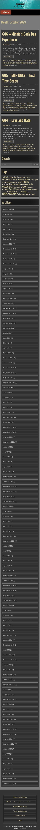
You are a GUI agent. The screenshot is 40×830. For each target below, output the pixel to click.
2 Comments (12, 110)
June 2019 (6, 615)
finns (22, 179)
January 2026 (8, 244)
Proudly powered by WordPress (13, 826)
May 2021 (6, 521)
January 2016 (8, 694)
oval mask (14, 187)
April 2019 (6, 625)
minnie (26, 62)
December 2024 (8, 308)
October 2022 (8, 437)
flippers (27, 179)
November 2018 (8, 645)
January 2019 (8, 640)
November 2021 (8, 491)
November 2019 (8, 590)
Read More (8, 57)
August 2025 (7, 269)
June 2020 (6, 556)
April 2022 (6, 467)
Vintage (34, 105)
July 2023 (6, 392)
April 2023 (6, 407)
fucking (32, 179)
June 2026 (6, 219)
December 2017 (8, 660)
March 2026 (7, 234)
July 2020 (6, 551)
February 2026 (8, 239)
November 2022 (8, 432)
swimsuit (5, 150)
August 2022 (7, 447)
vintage (21, 194)
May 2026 (6, 224)
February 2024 (8, 358)
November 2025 (8, 254)
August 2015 (7, 704)
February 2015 (8, 719)
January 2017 (8, 680)
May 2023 (6, 402)
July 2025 (6, 274)
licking (14, 148)
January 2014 (8, 783)
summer (18, 64)
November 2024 (8, 313)
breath (13, 62)
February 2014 (8, 779)
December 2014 (8, 729)
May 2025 (6, 283)
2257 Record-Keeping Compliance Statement (20, 802)
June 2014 (6, 759)
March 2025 (7, 293)
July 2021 (6, 511)
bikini (6, 177)
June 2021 (6, 516)
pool (4, 64)
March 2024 (7, 353)
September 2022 (9, 442)
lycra (17, 62)
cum (29, 177)
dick (12, 179)
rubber (29, 148)
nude (29, 62)
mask (33, 107)
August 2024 (7, 328)
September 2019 (9, 600)
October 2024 (8, 318)
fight (31, 147)
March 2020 (7, 571)
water (4, 110)
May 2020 (6, 561)
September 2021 (9, 501)
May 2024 (6, 343)
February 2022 (8, 477)
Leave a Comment (26, 150)
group (29, 107)
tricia (30, 192)
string (35, 189)
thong (23, 191)
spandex (12, 64)
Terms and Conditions (20, 811)
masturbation (9, 184)
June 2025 (6, 279)
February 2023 (8, 417)
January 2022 (8, 481)
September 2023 (9, 382)
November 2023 (8, 373)
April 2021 (6, 526)
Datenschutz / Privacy (20, 797)
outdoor (34, 62)
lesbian (9, 148)
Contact (20, 820)
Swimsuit (29, 105)
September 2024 (9, 323)
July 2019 (6, 610)
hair (8, 182)
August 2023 (7, 387)
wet (29, 64)
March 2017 (7, 670)
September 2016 (9, 684)
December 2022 (8, 427)
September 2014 (9, 744)
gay (21, 104)
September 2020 (9, 541)
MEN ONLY (30, 104)
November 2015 (8, 699)
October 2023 (8, 378)
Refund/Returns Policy (20, 806)
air (3, 177)
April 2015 (6, 709)
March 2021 (7, 531)
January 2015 (8, 724)
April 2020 (6, 566)
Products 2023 (20, 60)
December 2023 (8, 368)
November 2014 (8, 734)
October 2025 (8, 259)
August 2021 (7, 506)
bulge (26, 177)
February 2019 (8, 635)
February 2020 (8, 576)
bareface (8, 62)
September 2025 (9, 264)
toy (27, 192)
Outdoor (13, 60)
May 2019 (6, 620)
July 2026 (6, 214)
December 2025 (8, 249)
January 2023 (8, 422)
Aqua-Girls (20, 4)
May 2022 (6, 462)
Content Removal (20, 816)
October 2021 (8, 496)
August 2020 (7, 546)
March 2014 (7, 774)
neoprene (23, 148)
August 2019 (7, 605)
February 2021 (8, 536)
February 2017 (8, 675)
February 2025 (8, 298)
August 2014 (7, 749)
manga (21, 62)
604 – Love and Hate (16, 120)
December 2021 (8, 486)
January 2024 (8, 363)
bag (4, 62)
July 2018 (6, 650)
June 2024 (6, 338)
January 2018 (8, 655)
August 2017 (7, 665)
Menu (6, 12)
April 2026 (6, 229)
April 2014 (6, 769)
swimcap (4, 192)
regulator (30, 187)
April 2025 (6, 288)
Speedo (23, 105)
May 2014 (6, 764)
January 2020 (8, 580)
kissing (5, 148)
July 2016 (6, 689)
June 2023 (6, 397)
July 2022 (6, 452)
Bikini (12, 104)
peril (18, 187)
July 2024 (6, 333)
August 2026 (7, 209)
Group (24, 104)
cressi (27, 147)
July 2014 (6, 754)
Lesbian (13, 145)
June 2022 (6, 457)
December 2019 (8, 585)
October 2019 (8, 595)
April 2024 (6, 348)
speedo (17, 109)
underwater (24, 64)
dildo (15, 179)
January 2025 (8, 303)
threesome (23, 109)
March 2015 (7, 714)
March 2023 (7, 412)
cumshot (17, 104)
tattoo (18, 192)
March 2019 (7, 630)
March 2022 (7, 472)
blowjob (12, 107)
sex (18, 189)
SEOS (24, 828)
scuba (26, 60)
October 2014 (8, 739)
